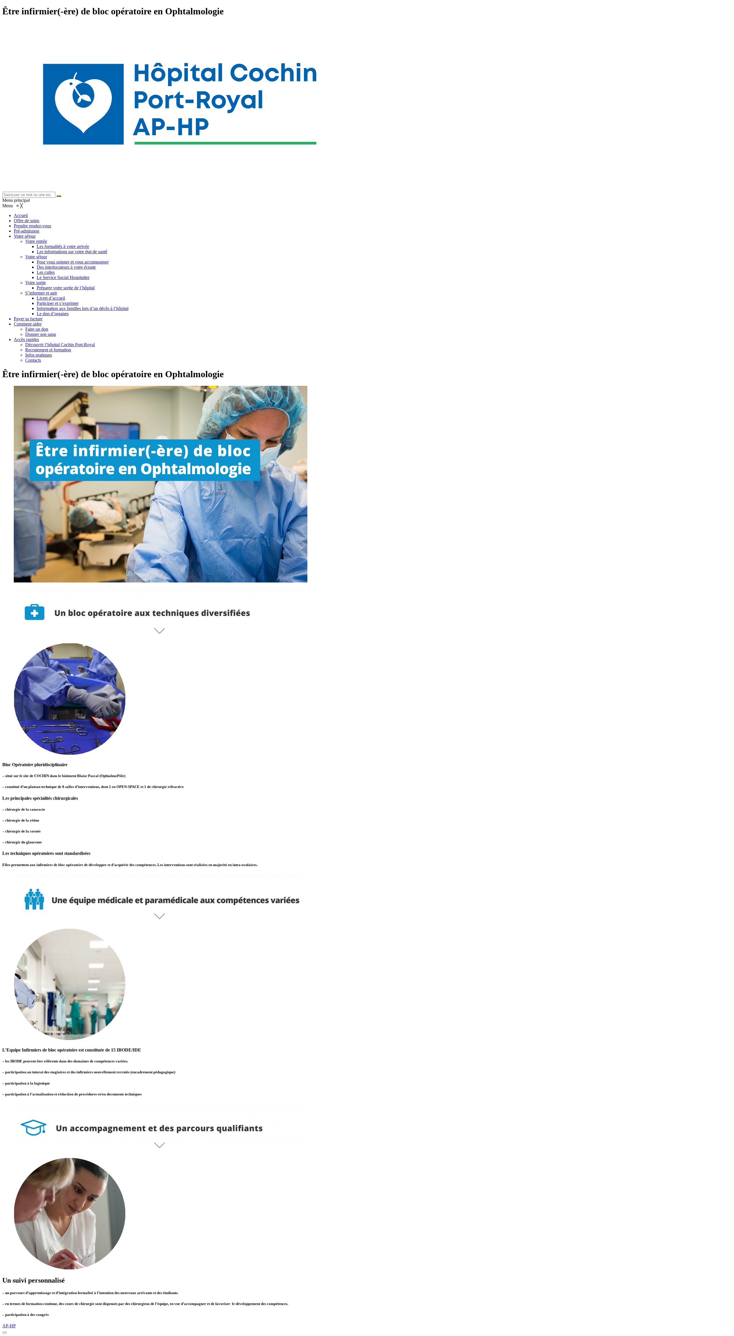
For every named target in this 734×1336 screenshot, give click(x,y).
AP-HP (9, 1325)
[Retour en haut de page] (4, 1332)
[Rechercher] (58, 196)
